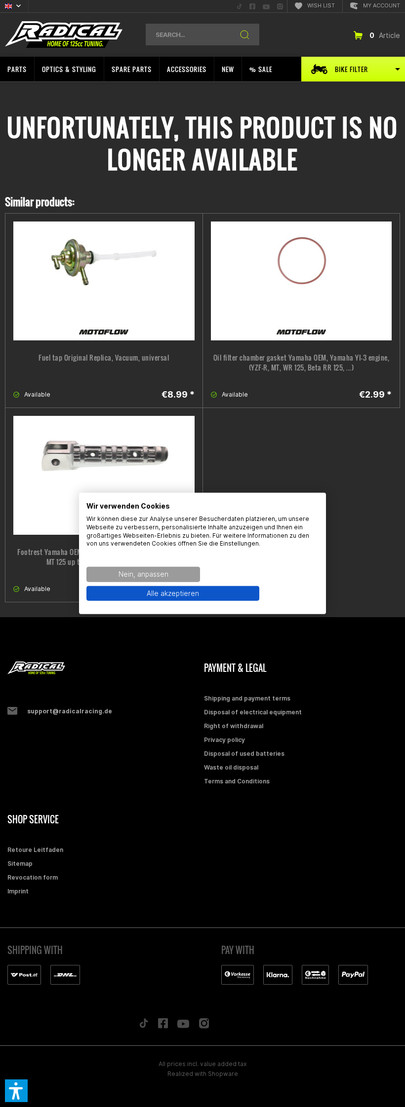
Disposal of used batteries (244, 753)
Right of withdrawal (233, 726)
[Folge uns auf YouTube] (183, 1026)
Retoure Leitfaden (35, 849)
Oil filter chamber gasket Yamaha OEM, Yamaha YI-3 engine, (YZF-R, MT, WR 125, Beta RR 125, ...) (301, 362)
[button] (16, 1090)
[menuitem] (239, 6)
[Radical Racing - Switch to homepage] (63, 34)
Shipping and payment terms (247, 698)
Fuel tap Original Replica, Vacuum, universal (104, 358)
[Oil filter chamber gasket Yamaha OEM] (301, 280)
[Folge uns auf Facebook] (163, 1025)
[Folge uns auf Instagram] (204, 1025)
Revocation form (32, 877)
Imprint (18, 891)
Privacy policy (224, 739)
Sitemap (20, 863)
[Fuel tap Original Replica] (104, 280)
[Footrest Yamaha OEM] (104, 475)
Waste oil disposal (231, 767)
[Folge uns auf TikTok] (144, 1025)
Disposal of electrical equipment (253, 712)
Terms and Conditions (237, 781)
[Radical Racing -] (103, 668)
